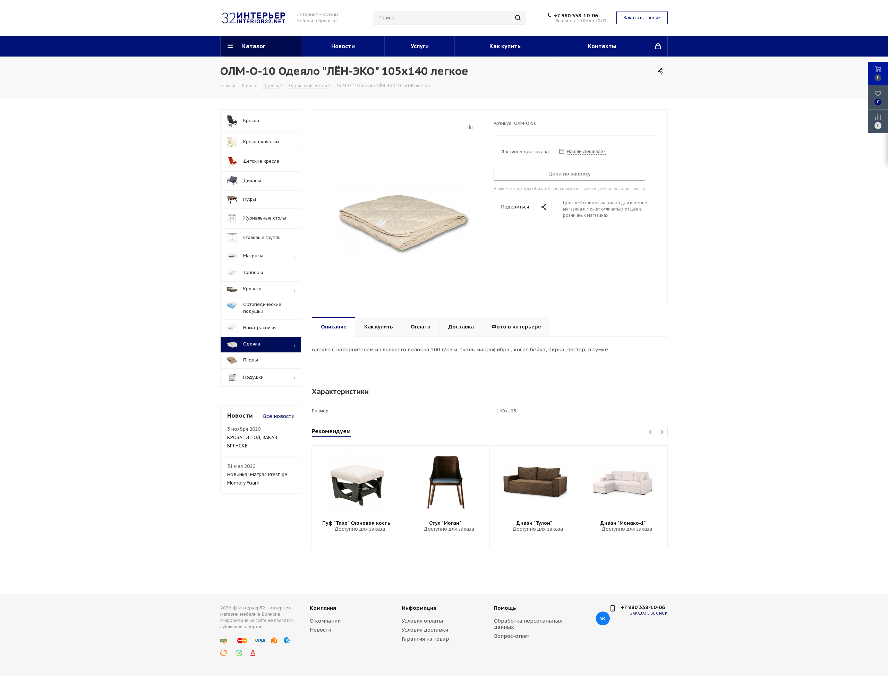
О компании (325, 620)
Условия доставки (425, 629)
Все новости (278, 416)
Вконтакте (603, 618)
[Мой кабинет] (658, 46)
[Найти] (518, 18)
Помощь (505, 608)
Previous (651, 432)
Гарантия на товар (425, 638)
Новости (320, 629)
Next (662, 432)
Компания (323, 608)
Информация (419, 608)
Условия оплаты (422, 620)
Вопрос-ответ (511, 636)
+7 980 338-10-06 (576, 15)
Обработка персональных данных (528, 623)
